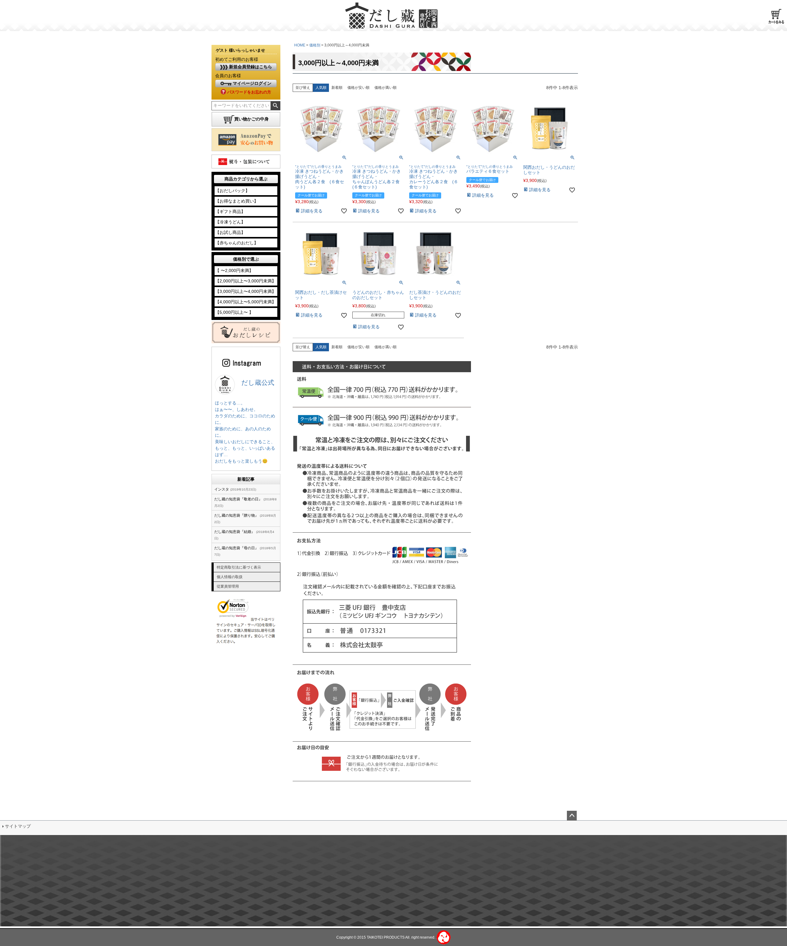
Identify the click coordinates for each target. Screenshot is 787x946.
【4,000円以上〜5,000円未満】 (245, 301)
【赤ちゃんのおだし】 (236, 242)
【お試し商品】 (230, 232)
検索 (275, 105)
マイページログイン (251, 83)
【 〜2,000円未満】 (234, 270)
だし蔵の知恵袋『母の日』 (236, 548)
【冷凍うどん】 (230, 221)
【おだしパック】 (232, 190)
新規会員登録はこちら (250, 66)
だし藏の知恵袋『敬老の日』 (238, 499)
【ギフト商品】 (230, 211)
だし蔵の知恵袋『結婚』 (234, 532)
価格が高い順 (385, 87)
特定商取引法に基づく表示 (239, 567)
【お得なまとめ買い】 (236, 201)
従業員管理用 (228, 586)
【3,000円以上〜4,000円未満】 (245, 291)
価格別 (314, 45)
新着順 (336, 87)
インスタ (221, 489)
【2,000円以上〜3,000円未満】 (245, 280)
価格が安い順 (358, 87)
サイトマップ (18, 826)
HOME (299, 45)
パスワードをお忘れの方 (248, 92)
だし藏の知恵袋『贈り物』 (236, 515)
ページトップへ (572, 816)
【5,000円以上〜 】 (234, 312)
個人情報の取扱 (230, 577)
